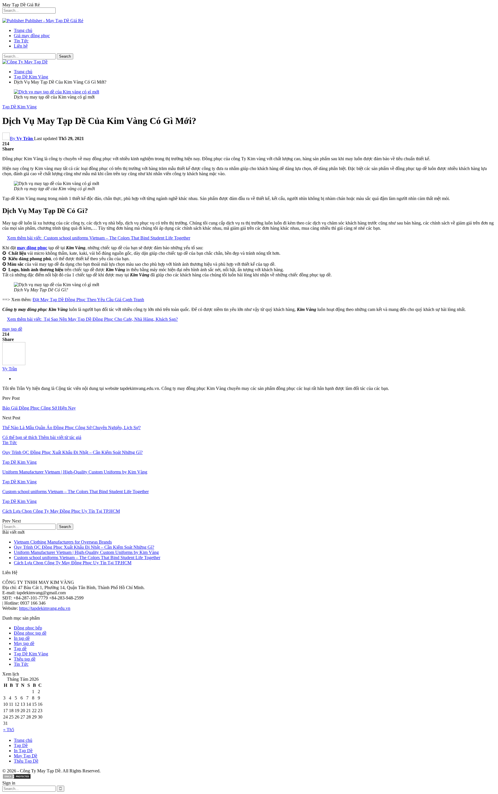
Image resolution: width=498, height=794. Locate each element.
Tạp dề (20, 648)
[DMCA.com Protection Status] (16, 777)
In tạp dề (22, 638)
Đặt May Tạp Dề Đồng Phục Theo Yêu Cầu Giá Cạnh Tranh (88, 299)
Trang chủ (23, 30)
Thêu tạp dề (24, 659)
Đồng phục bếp (28, 627)
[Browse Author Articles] (13, 363)
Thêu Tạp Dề (26, 761)
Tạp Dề (21, 745)
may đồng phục (32, 247)
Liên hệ (21, 46)
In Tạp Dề (23, 750)
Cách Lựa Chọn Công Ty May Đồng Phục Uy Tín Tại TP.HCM (72, 562)
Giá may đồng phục (32, 35)
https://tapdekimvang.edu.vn (44, 608)
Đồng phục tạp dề (30, 633)
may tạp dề (12, 329)
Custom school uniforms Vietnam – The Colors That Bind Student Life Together (87, 557)
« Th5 (8, 729)
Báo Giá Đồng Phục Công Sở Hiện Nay (39, 408)
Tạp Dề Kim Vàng (19, 106)
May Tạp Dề (25, 755)
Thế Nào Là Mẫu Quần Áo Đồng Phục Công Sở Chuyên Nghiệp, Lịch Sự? (71, 427)
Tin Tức (21, 40)
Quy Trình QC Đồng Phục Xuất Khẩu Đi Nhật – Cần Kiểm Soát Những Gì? (84, 547)
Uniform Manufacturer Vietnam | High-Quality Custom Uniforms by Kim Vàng (86, 552)
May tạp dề (24, 643)
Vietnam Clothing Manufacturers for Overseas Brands (63, 542)
